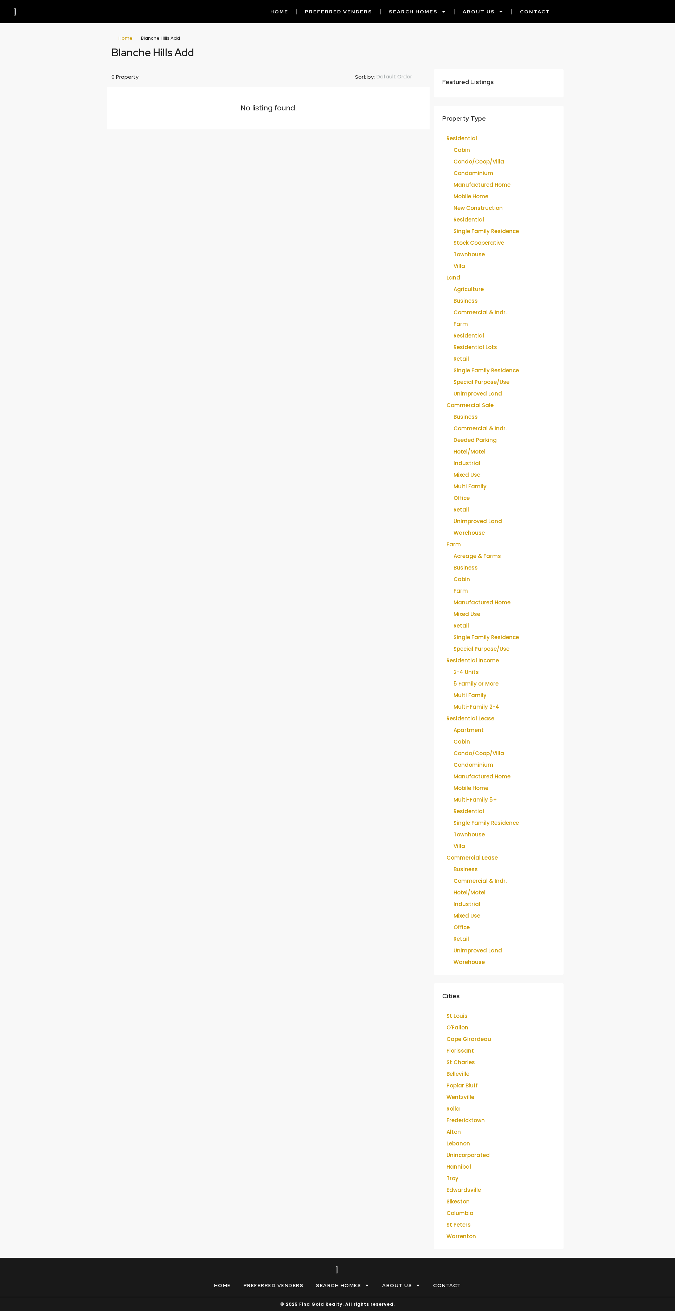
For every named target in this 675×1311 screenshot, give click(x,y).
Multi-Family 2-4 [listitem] (476, 707)
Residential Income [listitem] (472, 660)
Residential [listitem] (461, 138)
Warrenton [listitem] (461, 1236)
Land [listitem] (453, 277)
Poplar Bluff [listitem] (462, 1085)
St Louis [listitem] (457, 1016)
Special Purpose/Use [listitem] (481, 382)
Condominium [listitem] (473, 173)
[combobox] (400, 76)
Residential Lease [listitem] (470, 718)
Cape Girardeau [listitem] (468, 1039)
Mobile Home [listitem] (471, 196)
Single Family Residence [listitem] (486, 231)
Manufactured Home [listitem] (482, 184)
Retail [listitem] (461, 358)
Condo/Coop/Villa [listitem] (479, 161)
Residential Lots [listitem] (475, 347)
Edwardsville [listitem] (463, 1190)
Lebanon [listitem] (458, 1143)
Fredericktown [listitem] (465, 1120)
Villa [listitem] (459, 266)
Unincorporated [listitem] (468, 1155)
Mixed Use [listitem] (467, 474)
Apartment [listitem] (469, 730)
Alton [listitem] (453, 1132)
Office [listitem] (462, 498)
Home (279, 11)
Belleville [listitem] (457, 1074)
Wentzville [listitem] (460, 1097)
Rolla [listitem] (453, 1108)
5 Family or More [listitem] (476, 683)
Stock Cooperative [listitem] (479, 242)
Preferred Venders (338, 11)
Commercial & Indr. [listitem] (480, 312)
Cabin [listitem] (462, 150)
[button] (551, 50)
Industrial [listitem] (467, 463)
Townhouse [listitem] (469, 254)
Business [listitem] (466, 300)
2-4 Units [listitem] (466, 672)
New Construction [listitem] (478, 208)
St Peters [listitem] (458, 1224)
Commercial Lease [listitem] (472, 857)
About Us (479, 11)
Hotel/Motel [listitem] (470, 451)
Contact (535, 11)
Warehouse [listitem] (469, 532)
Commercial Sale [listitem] (470, 405)
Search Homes (413, 11)
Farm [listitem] (461, 324)
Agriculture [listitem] (469, 289)
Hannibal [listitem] (458, 1166)
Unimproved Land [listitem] (478, 393)
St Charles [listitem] (460, 1062)
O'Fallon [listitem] (457, 1027)
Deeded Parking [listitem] (475, 440)
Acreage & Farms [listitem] (477, 556)
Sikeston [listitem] (458, 1201)
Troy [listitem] (452, 1178)
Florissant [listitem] (460, 1050)
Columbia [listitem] (460, 1213)
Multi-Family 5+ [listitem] (475, 799)
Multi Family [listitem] (470, 486)
